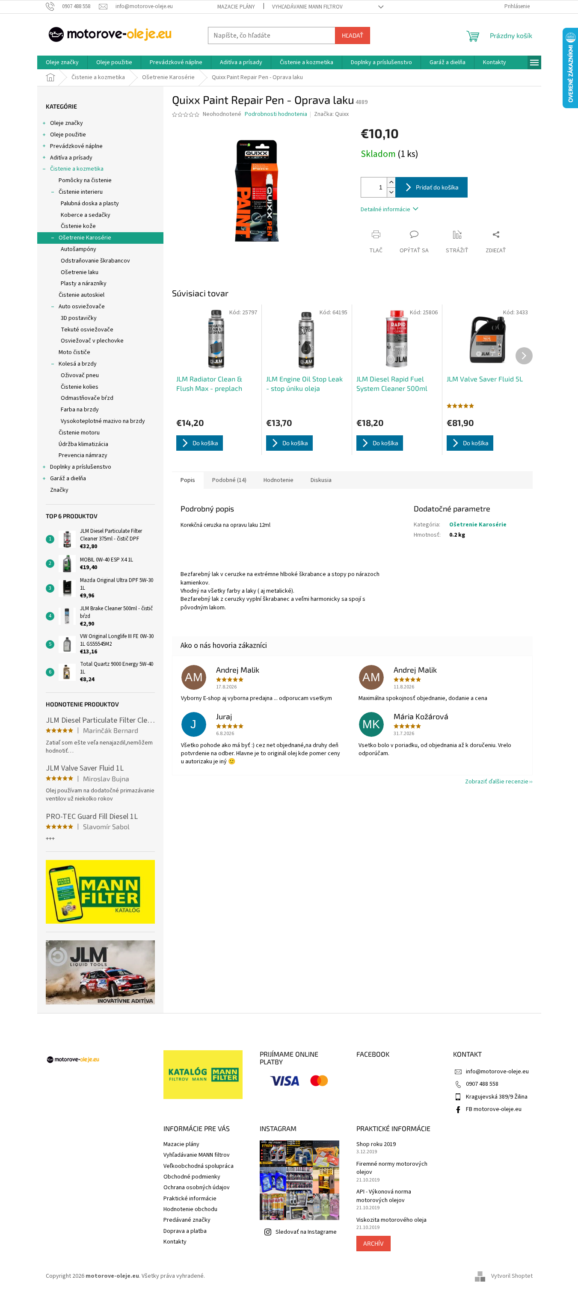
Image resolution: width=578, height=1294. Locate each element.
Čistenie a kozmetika (77, 169)
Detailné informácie (385, 209)
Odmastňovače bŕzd (87, 398)
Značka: (331, 114)
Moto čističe (74, 352)
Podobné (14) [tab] (229, 480)
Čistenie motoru (79, 432)
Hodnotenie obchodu (190, 1209)
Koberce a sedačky (85, 215)
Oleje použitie (68, 134)
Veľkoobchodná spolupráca (198, 1166)
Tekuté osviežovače (87, 329)
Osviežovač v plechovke (92, 341)
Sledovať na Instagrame (306, 1232)
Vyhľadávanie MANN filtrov (307, 7)
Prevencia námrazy (83, 455)
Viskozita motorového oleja (391, 1220)
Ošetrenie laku (79, 272)
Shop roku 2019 (376, 1144)
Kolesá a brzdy (78, 364)
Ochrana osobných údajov (196, 1187)
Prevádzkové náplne (76, 146)
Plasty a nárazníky (84, 283)
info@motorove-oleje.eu (497, 1071)
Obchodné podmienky (191, 1177)
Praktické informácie (189, 1198)
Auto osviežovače (82, 306)
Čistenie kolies (79, 387)
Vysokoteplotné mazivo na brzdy (103, 421)
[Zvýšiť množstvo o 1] (391, 182)
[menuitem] (62, 62)
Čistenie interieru (81, 192)
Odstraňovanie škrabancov (95, 261)
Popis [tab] (188, 480)
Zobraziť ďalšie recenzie (496, 781)
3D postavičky (79, 318)
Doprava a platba (185, 1231)
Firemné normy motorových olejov (391, 1168)
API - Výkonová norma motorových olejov (383, 1196)
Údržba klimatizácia (83, 444)
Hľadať (352, 35)
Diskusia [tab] (321, 480)
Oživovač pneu (80, 375)
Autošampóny (78, 249)
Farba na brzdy (80, 409)
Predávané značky (186, 1220)
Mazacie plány (236, 7)
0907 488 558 (482, 1084)
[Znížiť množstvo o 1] (391, 192)
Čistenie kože (78, 226)
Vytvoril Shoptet (512, 1276)
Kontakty (175, 1242)
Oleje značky (66, 123)
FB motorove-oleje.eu (494, 1109)
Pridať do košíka (437, 187)
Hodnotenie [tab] (278, 480)
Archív (373, 1243)
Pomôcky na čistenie (85, 180)
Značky (59, 490)
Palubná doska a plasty (90, 203)
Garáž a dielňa (68, 478)
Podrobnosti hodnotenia (276, 114)
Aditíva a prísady (71, 158)
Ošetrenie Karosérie (85, 237)
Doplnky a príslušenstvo (80, 467)
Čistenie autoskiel (81, 295)
